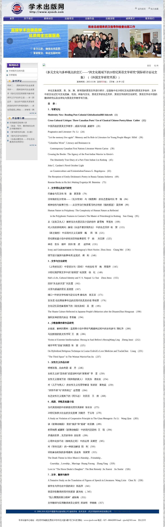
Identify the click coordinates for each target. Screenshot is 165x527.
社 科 (156, 65)
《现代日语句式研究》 (19, 136)
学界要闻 (13, 75)
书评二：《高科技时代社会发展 (20, 85)
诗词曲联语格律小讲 (18, 123)
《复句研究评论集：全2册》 (22, 132)
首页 (149, 65)
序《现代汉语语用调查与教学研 (20, 93)
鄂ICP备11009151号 (122, 511)
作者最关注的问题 (16, 71)
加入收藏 (154, 9)
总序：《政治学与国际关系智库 (20, 102)
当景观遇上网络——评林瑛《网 (20, 110)
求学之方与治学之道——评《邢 (20, 97)
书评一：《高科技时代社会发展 (20, 89)
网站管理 (142, 520)
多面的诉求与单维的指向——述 (20, 106)
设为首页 (142, 9)
